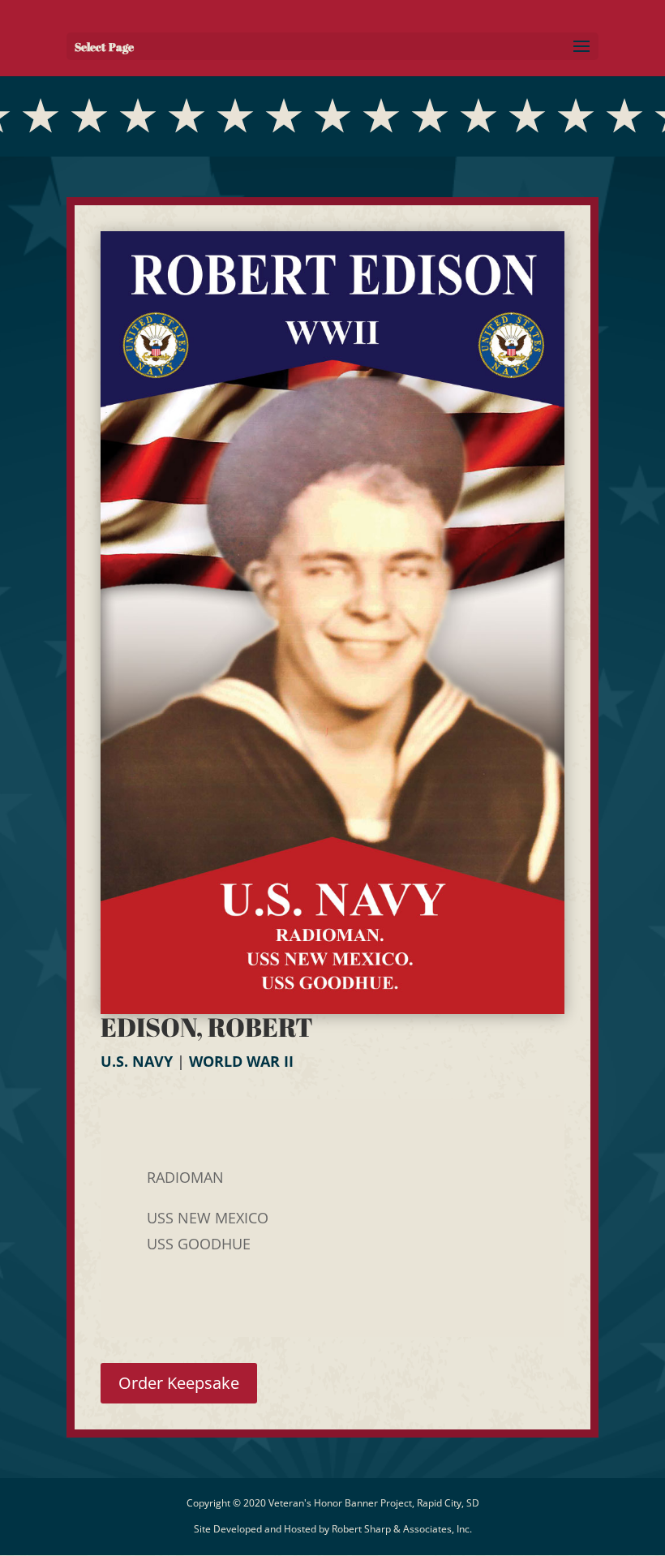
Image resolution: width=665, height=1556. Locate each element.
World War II (241, 1061)
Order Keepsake (178, 1383)
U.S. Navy (137, 1061)
